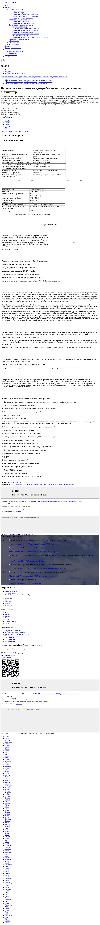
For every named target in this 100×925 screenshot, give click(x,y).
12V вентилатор (14, 41)
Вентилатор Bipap (18, 13)
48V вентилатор (14, 44)
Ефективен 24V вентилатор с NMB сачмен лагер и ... (31, 576)
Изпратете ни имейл (7, 131)
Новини (7, 46)
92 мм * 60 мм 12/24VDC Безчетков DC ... (26, 561)
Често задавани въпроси (13, 48)
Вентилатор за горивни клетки (22, 32)
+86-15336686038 (10, 593)
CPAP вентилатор (18, 11)
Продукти (8, 7)
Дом (6, 6)
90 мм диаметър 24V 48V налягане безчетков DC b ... (31, 544)
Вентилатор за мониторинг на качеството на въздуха (30, 37)
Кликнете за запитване (8, 652)
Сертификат (13, 53)
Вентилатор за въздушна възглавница (25, 30)
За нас (7, 49)
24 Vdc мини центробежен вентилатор (25, 583)
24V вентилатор (14, 42)
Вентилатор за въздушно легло (22, 18)
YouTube (7, 126)
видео (7, 56)
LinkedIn (7, 122)
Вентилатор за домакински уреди (20, 20)
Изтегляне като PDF (21, 131)
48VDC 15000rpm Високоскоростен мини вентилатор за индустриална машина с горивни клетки (41, 484)
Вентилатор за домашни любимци (23, 23)
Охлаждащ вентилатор (20, 35)
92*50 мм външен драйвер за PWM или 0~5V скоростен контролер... (38, 568)
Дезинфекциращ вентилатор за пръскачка (26, 28)
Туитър (7, 124)
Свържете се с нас (11, 55)
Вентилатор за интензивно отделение (25, 14)
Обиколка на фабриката (16, 51)
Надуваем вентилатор (19, 27)
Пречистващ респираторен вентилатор (25, 16)
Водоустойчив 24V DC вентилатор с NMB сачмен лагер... (33, 552)
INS (6, 128)
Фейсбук (7, 121)
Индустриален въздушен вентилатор (21, 25)
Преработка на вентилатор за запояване (25, 34)
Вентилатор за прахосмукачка (22, 21)
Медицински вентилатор (17, 9)
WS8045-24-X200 (15, 482)
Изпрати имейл (6, 657)
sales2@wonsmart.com (12, 591)
